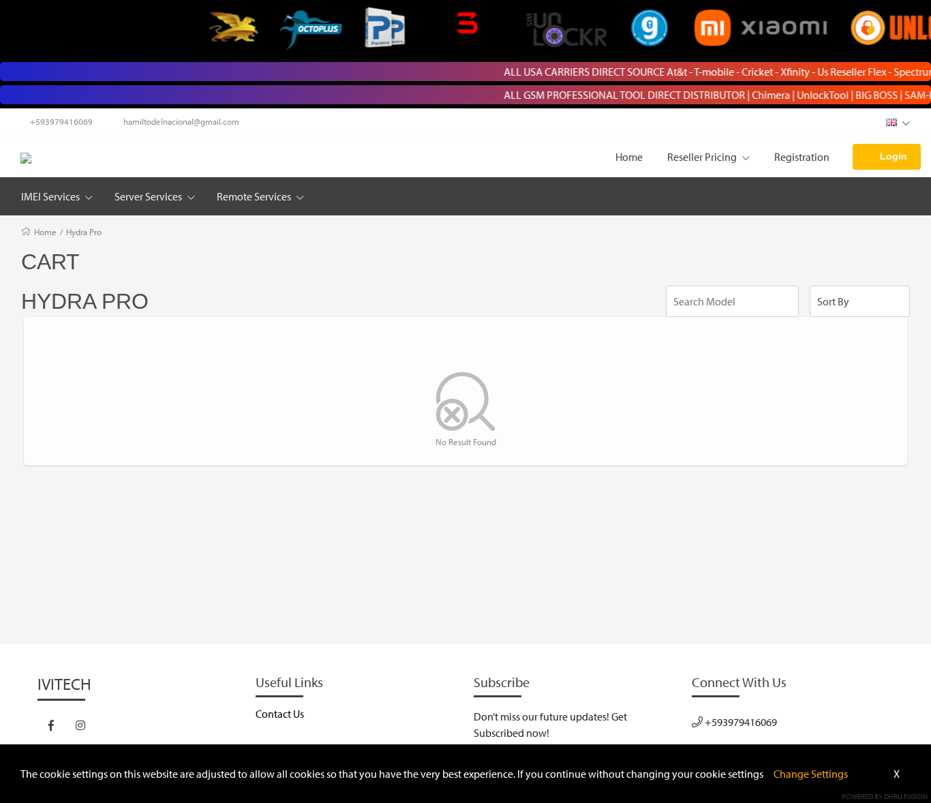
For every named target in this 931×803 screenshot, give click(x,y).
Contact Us (280, 714)
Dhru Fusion (906, 796)
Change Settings (811, 774)
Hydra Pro (84, 231)
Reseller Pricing (703, 157)
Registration (801, 157)
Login (893, 156)
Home (629, 157)
